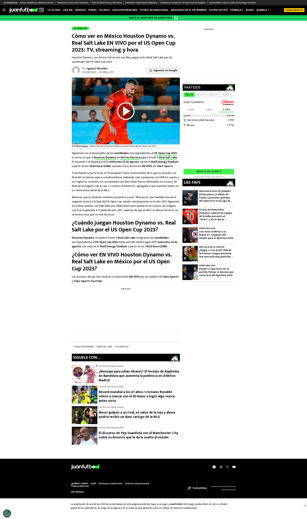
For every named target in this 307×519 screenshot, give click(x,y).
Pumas (92, 10)
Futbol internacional (154, 10)
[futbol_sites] (197, 488)
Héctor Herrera (130, 157)
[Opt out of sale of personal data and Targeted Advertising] (7, 513)
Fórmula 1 (236, 10)
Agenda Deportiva (294, 10)
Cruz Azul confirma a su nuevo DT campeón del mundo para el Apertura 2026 (216, 235)
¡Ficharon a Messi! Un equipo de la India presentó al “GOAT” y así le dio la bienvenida (215, 216)
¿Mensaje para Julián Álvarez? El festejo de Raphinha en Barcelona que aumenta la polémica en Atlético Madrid (139, 375)
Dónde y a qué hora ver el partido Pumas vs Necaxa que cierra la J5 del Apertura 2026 (216, 272)
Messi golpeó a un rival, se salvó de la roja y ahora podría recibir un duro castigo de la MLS (137, 415)
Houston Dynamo (105, 157)
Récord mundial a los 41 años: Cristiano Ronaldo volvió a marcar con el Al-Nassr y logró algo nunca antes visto (137, 396)
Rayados (80, 10)
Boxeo (250, 10)
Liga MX (68, 10)
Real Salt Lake (168, 157)
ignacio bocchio (97, 68)
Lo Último (54, 10)
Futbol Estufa (218, 10)
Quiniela (261, 10)
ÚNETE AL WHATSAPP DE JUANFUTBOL (150, 18)
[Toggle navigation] (4, 10)
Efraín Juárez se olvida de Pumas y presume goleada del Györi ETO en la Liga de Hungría (214, 198)
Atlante (104, 10)
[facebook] (214, 467)
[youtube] (234, 467)
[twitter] (227, 467)
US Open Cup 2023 (165, 153)
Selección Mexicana (124, 10)
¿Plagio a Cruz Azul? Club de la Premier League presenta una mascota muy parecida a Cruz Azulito (216, 253)
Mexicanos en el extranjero (189, 10)
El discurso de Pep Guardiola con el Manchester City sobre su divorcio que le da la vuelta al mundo (138, 435)
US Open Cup (122, 346)
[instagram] (221, 467)
